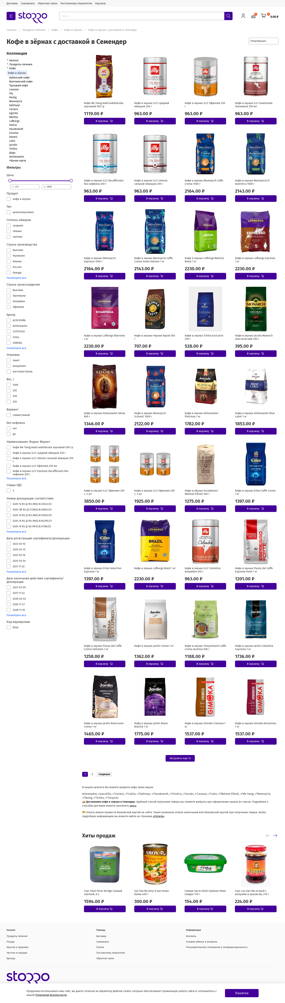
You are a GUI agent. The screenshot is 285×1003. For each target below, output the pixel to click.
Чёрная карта (17, 160)
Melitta (13, 117)
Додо (12, 152)
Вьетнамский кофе (21, 81)
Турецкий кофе (18, 85)
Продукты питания (34, 29)
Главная (11, 29)
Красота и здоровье (18, 947)
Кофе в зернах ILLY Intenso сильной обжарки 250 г (150, 182)
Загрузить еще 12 (180, 758)
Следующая (104, 774)
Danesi (13, 136)
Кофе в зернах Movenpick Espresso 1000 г (100, 260)
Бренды (11, 958)
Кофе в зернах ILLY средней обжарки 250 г (151, 105)
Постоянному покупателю (76, 3)
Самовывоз (28, 3)
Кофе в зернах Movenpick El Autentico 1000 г (252, 182)
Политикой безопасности (51, 995)
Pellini (13, 125)
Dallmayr (14, 105)
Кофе (54, 29)
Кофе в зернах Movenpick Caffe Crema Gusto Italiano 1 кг (153, 260)
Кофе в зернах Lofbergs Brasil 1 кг (155, 568)
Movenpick (15, 101)
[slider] (10, 180)
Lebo (12, 140)
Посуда (11, 941)
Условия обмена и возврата (201, 941)
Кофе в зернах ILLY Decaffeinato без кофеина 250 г (104, 182)
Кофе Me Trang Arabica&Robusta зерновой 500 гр (103, 105)
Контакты (191, 936)
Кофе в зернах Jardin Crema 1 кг (154, 645)
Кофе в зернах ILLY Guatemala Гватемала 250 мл (253, 105)
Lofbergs (14, 121)
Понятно (242, 993)
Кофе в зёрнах (73, 29)
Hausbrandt (16, 129)
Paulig (12, 97)
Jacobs (13, 144)
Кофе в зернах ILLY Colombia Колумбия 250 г (203, 570)
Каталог (14, 60)
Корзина (100, 3)
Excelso (13, 132)
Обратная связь (47, 3)
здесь (132, 805)
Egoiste (13, 113)
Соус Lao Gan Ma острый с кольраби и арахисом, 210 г (252, 892)
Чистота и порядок (17, 952)
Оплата (100, 947)
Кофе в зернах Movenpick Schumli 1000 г (150, 415)
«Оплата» (158, 816)
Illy (11, 93)
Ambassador (16, 156)
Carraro (13, 109)
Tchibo (13, 148)
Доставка (12, 3)
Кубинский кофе (19, 77)
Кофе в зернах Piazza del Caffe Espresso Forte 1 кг (254, 570)
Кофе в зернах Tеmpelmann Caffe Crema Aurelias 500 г (205, 647)
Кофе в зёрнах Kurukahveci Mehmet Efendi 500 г (201, 492)
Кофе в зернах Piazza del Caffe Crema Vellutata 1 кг (103, 647)
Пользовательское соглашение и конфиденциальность (216, 947)
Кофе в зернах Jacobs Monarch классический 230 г (254, 337)
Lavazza (14, 89)
